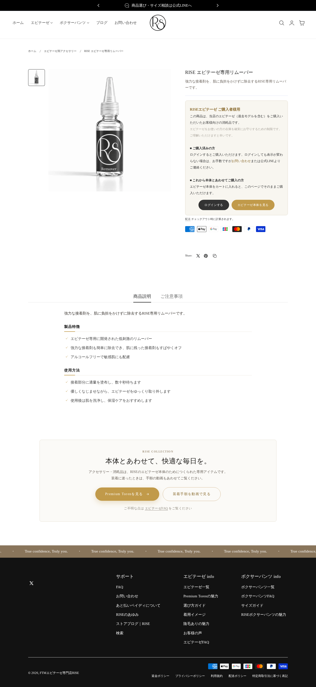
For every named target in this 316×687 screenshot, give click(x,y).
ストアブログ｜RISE (133, 624)
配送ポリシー (237, 676)
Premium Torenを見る (124, 494)
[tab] (36, 77)
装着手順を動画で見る (192, 494)
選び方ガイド (194, 605)
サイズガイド (252, 605)
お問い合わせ (241, 161)
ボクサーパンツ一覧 (258, 587)
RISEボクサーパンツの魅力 (263, 615)
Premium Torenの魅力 (200, 596)
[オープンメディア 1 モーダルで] (162, 78)
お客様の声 (192, 633)
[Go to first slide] (217, 5)
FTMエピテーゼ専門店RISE (59, 673)
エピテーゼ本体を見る (253, 205)
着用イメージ (194, 615)
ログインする (213, 205)
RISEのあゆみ (127, 615)
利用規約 (217, 676)
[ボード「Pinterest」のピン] (205, 255)
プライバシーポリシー (190, 676)
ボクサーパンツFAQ (257, 596)
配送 (188, 219)
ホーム (32, 51)
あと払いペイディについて (138, 605)
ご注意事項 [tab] (171, 296)
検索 (119, 633)
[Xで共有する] (198, 255)
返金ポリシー (160, 676)
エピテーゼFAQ (156, 508)
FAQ (119, 587)
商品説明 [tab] (142, 296)
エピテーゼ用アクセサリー (60, 51)
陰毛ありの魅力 (196, 624)
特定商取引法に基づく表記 (270, 676)
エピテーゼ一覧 (196, 587)
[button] (281, 22)
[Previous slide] (98, 5)
